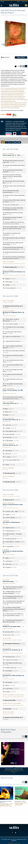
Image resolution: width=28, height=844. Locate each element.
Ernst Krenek (8, 98)
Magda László (5, 583)
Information (17, 843)
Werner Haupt (12, 101)
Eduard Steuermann (12, 88)
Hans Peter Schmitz (17, 98)
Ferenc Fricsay (10, 106)
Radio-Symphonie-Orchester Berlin (9, 653)
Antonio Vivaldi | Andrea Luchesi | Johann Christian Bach (21, 804)
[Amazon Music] (18, 66)
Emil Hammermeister (16, 93)
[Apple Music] (15, 66)
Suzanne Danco (22, 88)
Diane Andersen (11, 678)
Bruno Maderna (15, 107)
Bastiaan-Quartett (20, 696)
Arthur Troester (16, 99)
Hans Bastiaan (4, 101)
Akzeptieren (11, 843)
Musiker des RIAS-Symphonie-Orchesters (11, 263)
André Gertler (16, 91)
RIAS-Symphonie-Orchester (7, 103)
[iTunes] (21, 66)
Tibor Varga (18, 89)
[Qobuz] (23, 66)
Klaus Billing (8, 94)
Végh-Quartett (18, 103)
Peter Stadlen (5, 275)
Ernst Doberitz (9, 96)
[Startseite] (14, 5)
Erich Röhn (12, 89)
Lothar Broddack (18, 96)
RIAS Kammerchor (22, 104)
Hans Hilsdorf (10, 628)
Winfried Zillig (18, 106)
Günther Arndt (13, 393)
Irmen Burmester (5, 89)
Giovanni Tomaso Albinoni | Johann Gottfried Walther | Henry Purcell (6, 805)
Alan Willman (11, 713)
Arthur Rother (7, 107)
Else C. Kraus (4, 88)
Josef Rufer (3, 106)
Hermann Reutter (16, 94)
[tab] (3, 142)
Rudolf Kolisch (5, 713)
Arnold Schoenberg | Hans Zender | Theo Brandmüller (14, 771)
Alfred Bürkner (8, 99)
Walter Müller (24, 99)
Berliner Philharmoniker (11, 104)
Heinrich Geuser (9, 91)
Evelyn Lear (7, 93)
